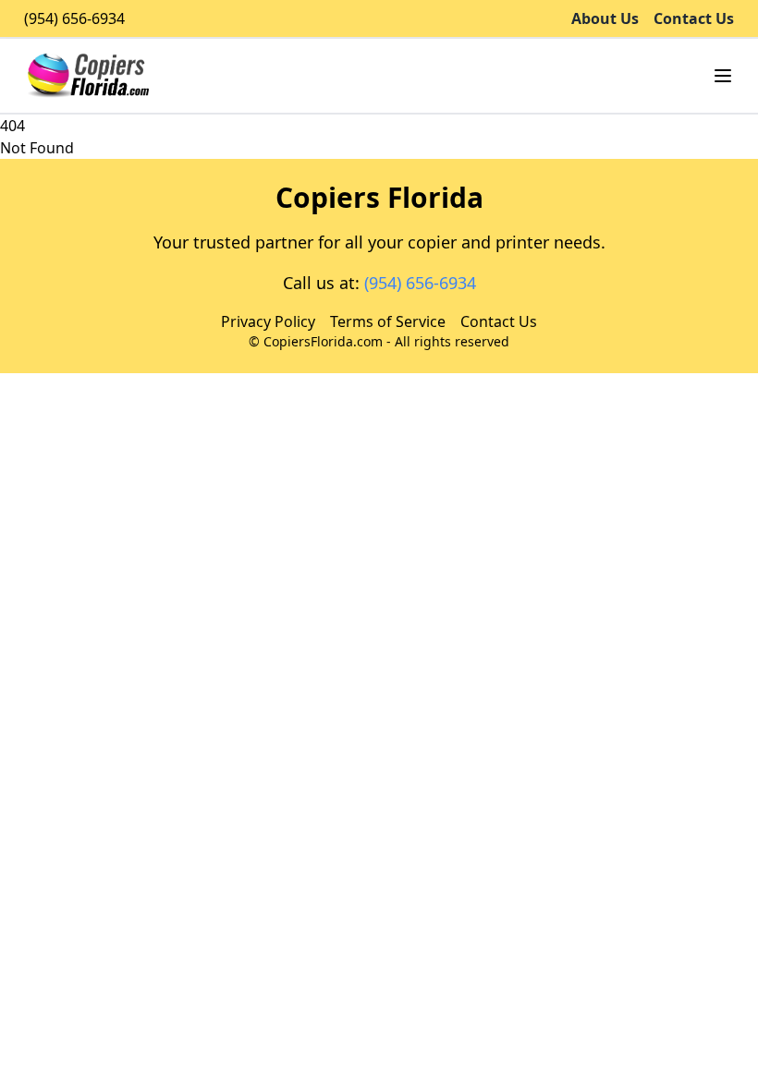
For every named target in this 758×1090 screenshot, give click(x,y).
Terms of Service (388, 321)
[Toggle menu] (723, 76)
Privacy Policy (268, 321)
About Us (605, 18)
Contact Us (694, 18)
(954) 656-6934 (74, 18)
